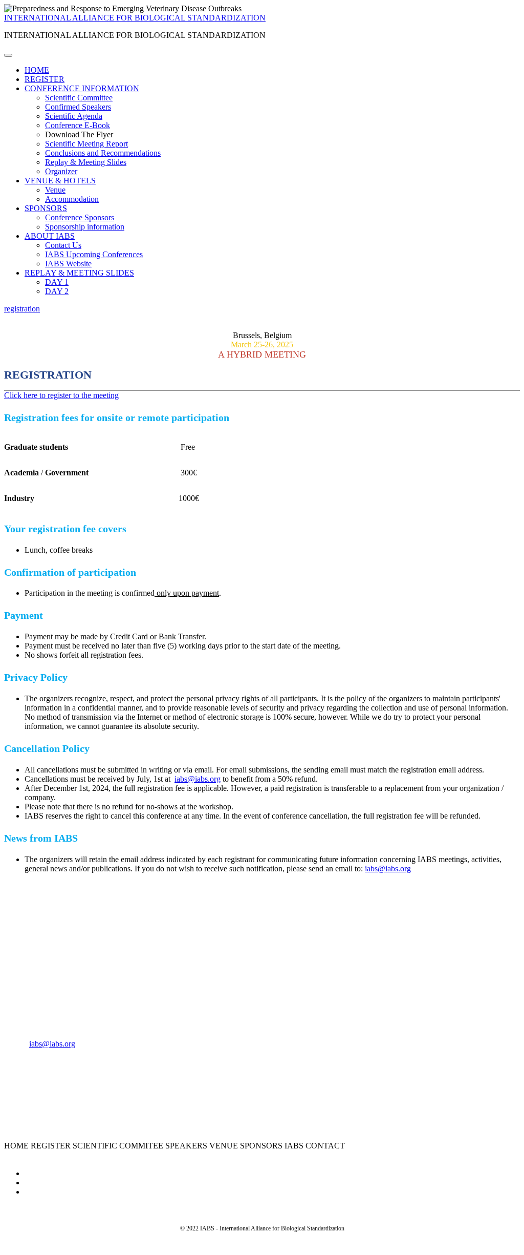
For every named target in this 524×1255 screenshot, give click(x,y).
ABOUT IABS (50, 236)
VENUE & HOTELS (60, 180)
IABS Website (68, 263)
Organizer (61, 171)
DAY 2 (57, 291)
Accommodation (72, 199)
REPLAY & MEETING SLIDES (79, 272)
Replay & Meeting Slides (85, 162)
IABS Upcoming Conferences (94, 254)
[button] (22, 308)
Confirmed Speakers (78, 106)
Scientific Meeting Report (86, 143)
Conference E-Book (77, 125)
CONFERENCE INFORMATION (82, 88)
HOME (37, 70)
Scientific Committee (79, 97)
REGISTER (44, 79)
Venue (55, 189)
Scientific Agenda (73, 116)
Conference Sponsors (79, 217)
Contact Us (63, 245)
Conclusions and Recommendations (103, 153)
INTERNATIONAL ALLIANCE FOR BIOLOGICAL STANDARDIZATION (135, 17)
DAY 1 (57, 282)
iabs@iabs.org (197, 779)
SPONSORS (46, 208)
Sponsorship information (84, 226)
